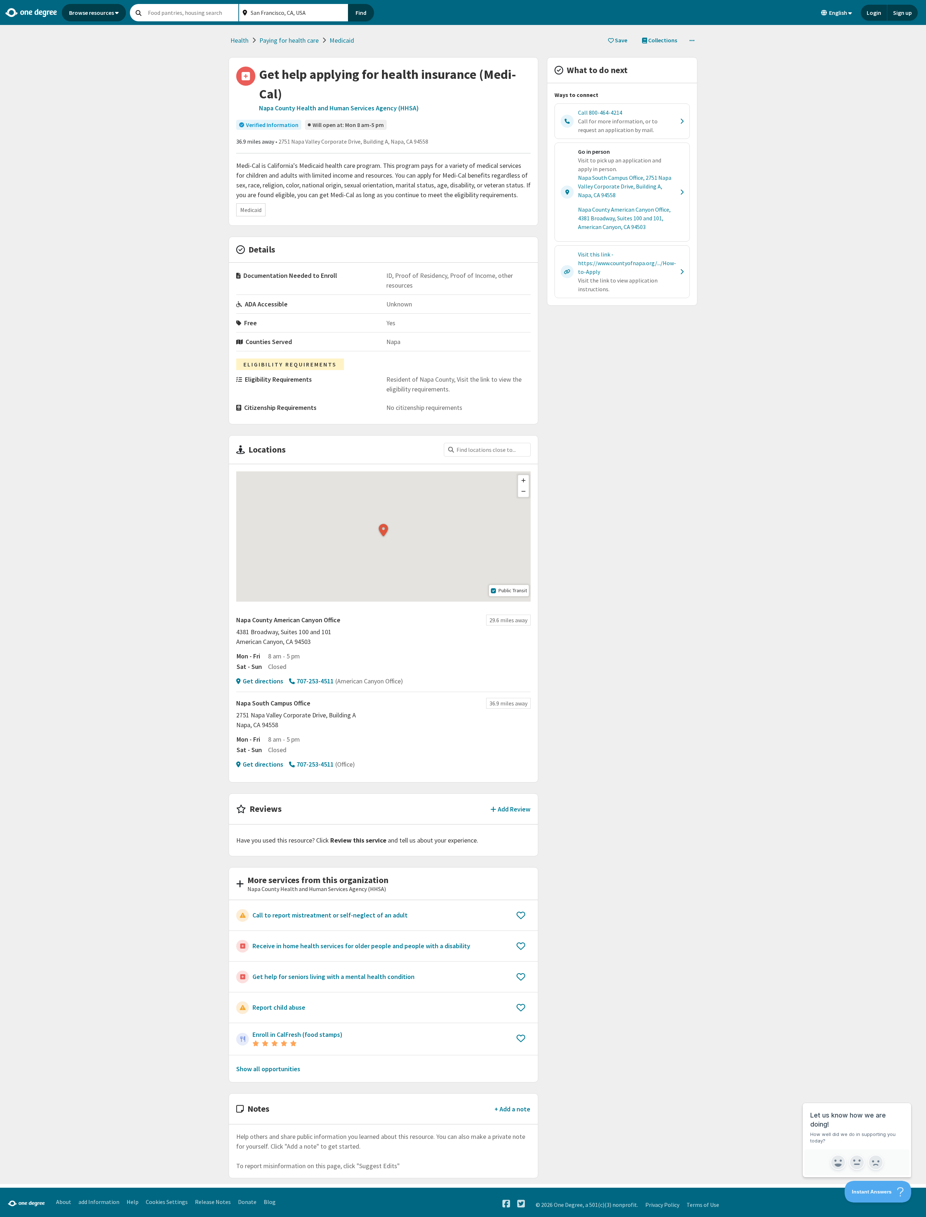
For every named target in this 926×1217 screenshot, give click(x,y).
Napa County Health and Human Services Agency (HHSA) (339, 108)
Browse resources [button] (91, 12)
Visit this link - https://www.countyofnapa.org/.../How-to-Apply (627, 263)
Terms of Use (703, 1204)
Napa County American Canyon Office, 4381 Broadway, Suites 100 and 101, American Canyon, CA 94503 (624, 218)
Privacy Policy (662, 1204)
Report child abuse (278, 1007)
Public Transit (512, 590)
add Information (98, 1201)
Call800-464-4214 (600, 112)
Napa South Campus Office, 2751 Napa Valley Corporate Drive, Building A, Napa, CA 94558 (624, 186)
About (63, 1201)
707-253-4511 (315, 681)
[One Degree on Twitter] (521, 1203)
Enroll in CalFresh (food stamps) (297, 1034)
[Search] (138, 12)
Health (239, 40)
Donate (247, 1201)
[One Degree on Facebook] (506, 1203)
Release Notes (213, 1201)
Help (133, 1201)
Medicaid (342, 40)
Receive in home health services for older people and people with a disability (361, 946)
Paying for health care (289, 40)
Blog (270, 1201)
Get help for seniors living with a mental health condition (333, 976)
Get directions (263, 681)
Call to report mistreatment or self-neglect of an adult (330, 915)
